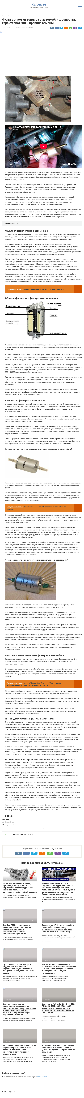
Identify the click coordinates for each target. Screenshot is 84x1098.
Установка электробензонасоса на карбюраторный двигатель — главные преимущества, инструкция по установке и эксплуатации (19, 1049)
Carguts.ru (39, 4)
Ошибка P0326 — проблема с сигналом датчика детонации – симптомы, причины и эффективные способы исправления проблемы (18, 929)
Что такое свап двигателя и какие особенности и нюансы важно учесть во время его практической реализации (58, 1048)
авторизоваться (43, 1077)
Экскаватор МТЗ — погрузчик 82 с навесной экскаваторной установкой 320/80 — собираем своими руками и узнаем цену (58, 928)
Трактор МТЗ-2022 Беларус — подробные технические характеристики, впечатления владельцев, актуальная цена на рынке (18, 968)
